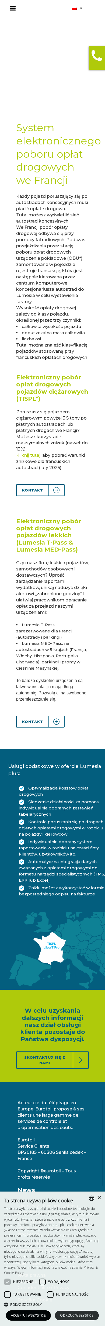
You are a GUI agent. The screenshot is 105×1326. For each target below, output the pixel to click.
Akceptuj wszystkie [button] (28, 1315)
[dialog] (52, 1259)
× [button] (99, 1198)
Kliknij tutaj (28, 455)
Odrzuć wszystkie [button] (76, 1315)
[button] (52, 1304)
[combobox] (91, 1198)
